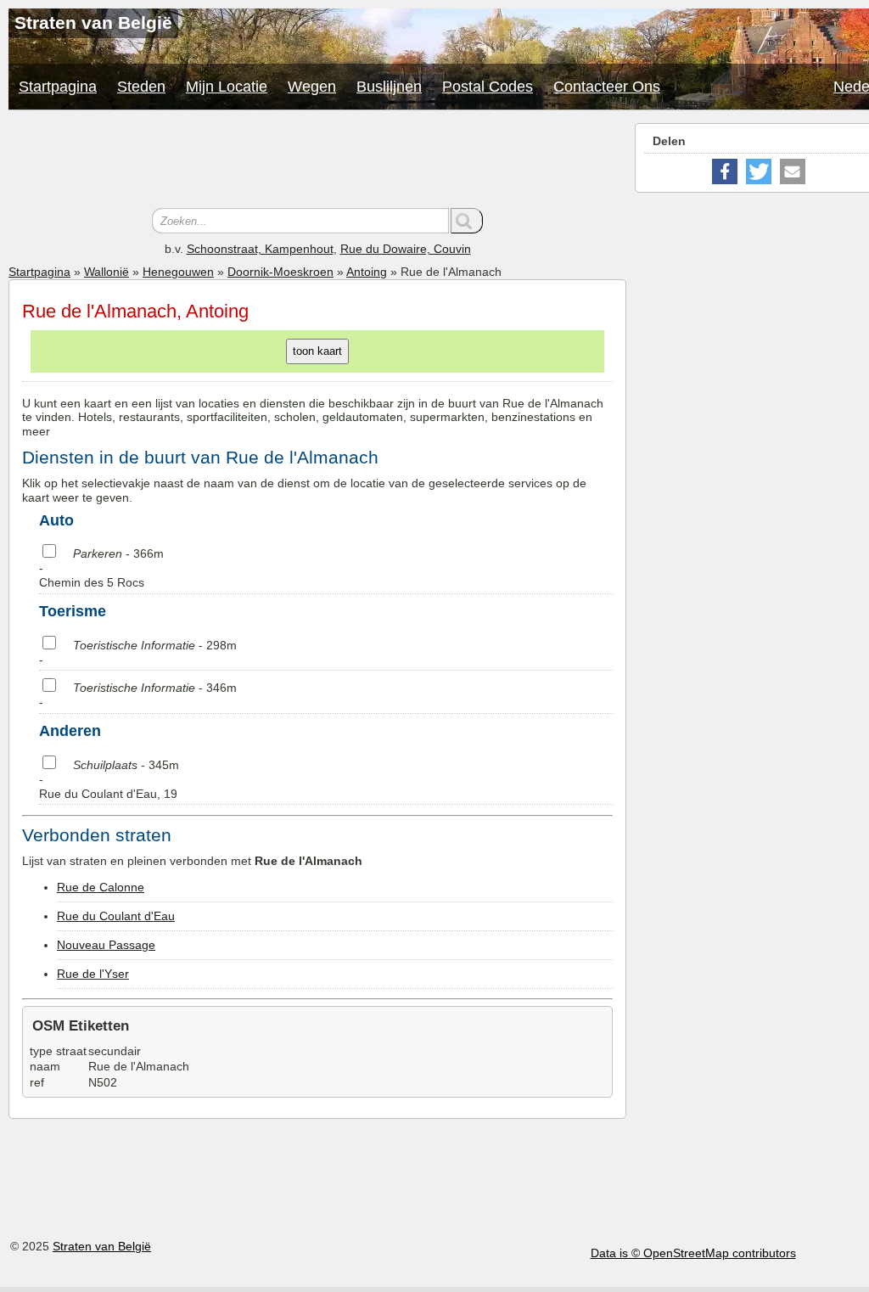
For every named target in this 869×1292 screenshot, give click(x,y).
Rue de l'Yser (93, 973)
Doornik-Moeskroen (280, 271)
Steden (141, 86)
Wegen (312, 86)
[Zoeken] (467, 220)
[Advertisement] (317, 161)
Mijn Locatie (226, 86)
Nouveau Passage (106, 945)
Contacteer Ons (606, 86)
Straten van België (102, 1246)
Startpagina (58, 86)
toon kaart (317, 351)
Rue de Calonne (100, 887)
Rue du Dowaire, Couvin (405, 249)
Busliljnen (389, 86)
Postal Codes (487, 86)
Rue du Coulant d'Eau (116, 916)
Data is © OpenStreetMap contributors (693, 1253)
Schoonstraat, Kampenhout (260, 249)
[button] (724, 171)
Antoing (366, 271)
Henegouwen (178, 271)
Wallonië (106, 271)
